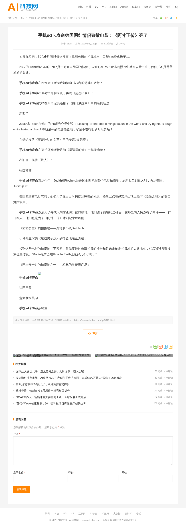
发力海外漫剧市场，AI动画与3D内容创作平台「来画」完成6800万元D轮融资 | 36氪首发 (69, 377)
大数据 (147, 6)
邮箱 (71, 472)
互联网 (113, 6)
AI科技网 (12, 18)
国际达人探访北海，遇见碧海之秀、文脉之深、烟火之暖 (50, 371)
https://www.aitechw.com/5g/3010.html (94, 320)
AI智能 (124, 6)
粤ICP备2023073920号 (124, 520)
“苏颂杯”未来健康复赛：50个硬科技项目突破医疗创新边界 (51, 403)
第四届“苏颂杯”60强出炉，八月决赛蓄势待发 (43, 384)
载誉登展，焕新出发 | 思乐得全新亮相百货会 (43, 390)
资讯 (80, 6)
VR (104, 6)
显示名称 (19, 472)
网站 (124, 472)
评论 (16, 434)
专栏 (168, 6)
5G (96, 6)
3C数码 (136, 6)
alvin (70, 43)
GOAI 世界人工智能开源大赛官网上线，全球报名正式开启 (51, 397)
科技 (88, 6)
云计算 (158, 6)
